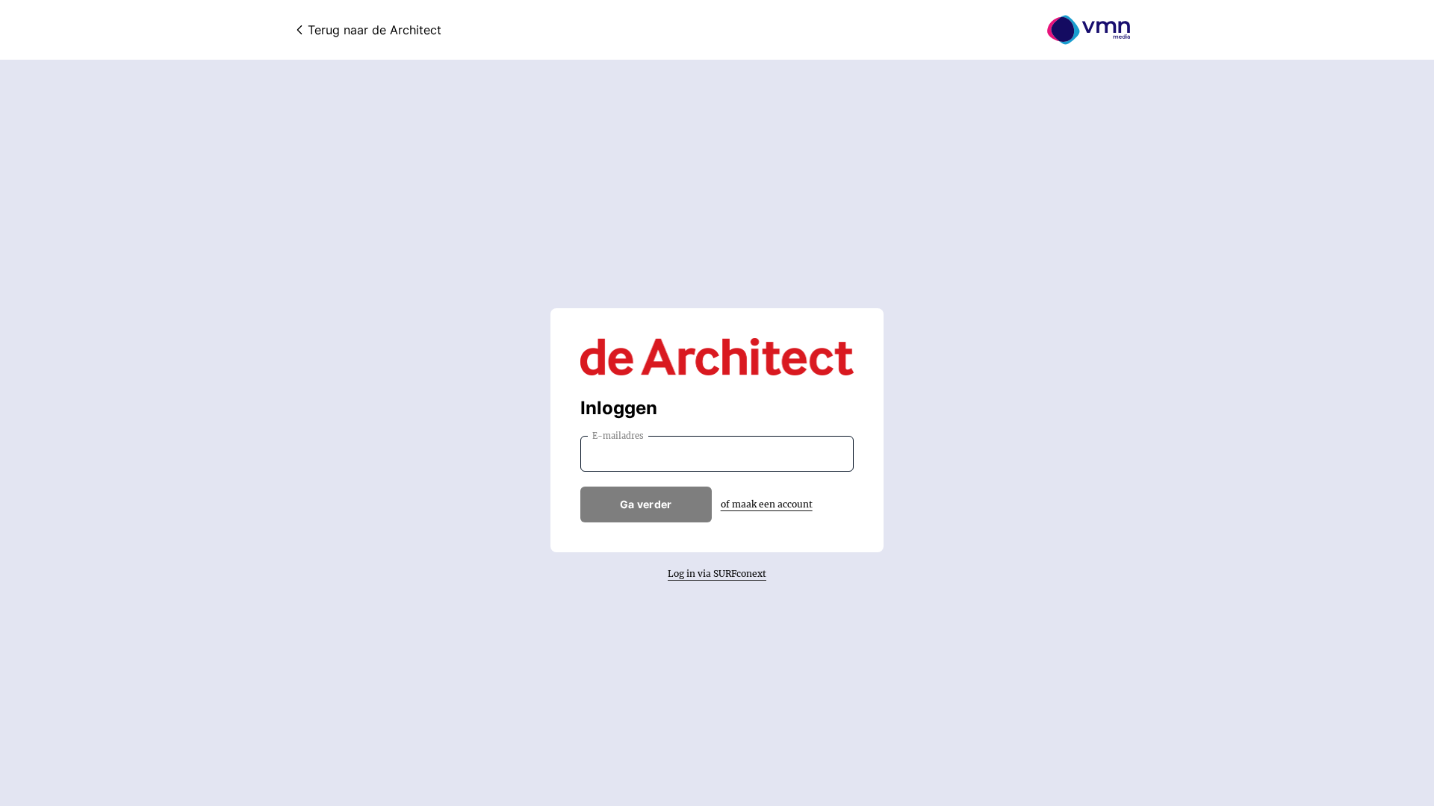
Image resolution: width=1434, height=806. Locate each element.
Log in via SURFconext (717, 573)
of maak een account (767, 504)
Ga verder (646, 504)
